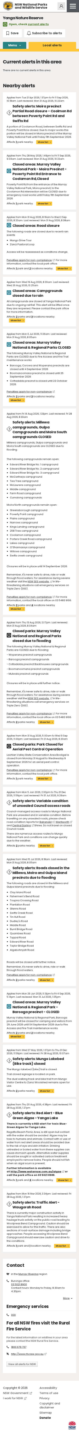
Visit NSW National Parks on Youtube (23, 1433)
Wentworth (62, 822)
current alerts (38, 24)
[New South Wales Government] (72, 1425)
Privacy (44, 1398)
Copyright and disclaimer (50, 1405)
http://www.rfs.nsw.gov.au (27, 1354)
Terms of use (49, 1393)
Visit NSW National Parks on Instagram (14, 1433)
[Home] (8, 6)
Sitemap (46, 1413)
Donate (45, 1418)
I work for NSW (13, 1398)
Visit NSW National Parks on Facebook (6, 1433)
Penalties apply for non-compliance (29, 260)
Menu (12, 45)
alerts (52, 45)
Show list (43, 142)
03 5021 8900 (19, 1284)
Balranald (46, 822)
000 (13, 1315)
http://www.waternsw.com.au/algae (36, 1171)
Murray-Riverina (28, 1274)
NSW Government (16, 1393)
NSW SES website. (38, 581)
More (66, 1298)
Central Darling (21, 825)
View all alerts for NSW (22, 1364)
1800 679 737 (18, 1347)
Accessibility (48, 1388)
